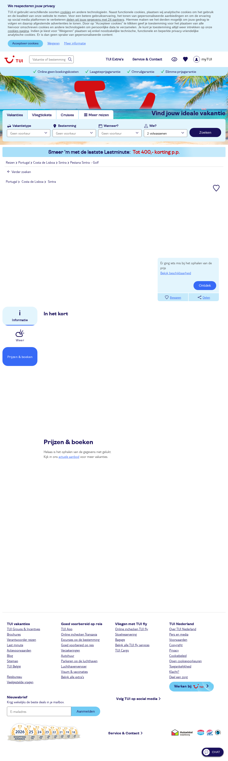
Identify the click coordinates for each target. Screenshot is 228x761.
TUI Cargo (122, 650)
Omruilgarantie (143, 72)
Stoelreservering (126, 634)
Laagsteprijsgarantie (105, 72)
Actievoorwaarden (19, 650)
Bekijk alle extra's (72, 677)
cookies (65, 12)
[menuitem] (208, 59)
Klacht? (174, 672)
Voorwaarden (178, 640)
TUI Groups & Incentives (23, 629)
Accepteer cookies (25, 43)
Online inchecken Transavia (79, 634)
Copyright (176, 645)
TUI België (14, 666)
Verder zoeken (21, 172)
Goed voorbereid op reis (77, 645)
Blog (10, 656)
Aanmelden (86, 711)
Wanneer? (111, 125)
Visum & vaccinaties (74, 672)
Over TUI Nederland (182, 629)
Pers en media (178, 634)
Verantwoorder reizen (21, 640)
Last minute (15, 645)
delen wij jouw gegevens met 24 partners (95, 19)
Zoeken (205, 132)
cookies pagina (18, 31)
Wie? (153, 125)
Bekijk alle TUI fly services (132, 645)
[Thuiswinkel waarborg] (183, 732)
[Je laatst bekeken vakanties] (174, 59)
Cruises (67, 115)
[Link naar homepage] (13, 59)
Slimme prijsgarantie (180, 72)
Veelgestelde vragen (20, 682)
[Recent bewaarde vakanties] (185, 59)
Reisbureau (14, 677)
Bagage (120, 640)
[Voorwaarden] (209, 732)
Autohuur (67, 656)
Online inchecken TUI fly (131, 629)
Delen (206, 297)
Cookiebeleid (178, 656)
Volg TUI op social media (136, 699)
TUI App (66, 629)
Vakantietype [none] (21, 125)
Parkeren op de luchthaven (79, 661)
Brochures (14, 634)
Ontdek (205, 285)
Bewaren (175, 297)
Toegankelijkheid (180, 666)
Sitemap (12, 661)
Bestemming (67, 125)
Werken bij (182, 686)
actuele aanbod (69, 457)
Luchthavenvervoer (74, 666)
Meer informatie (75, 43)
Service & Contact (123, 733)
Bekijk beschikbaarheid (175, 273)
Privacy (174, 650)
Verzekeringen (70, 650)
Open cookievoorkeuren (185, 661)
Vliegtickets (42, 115)
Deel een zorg (178, 677)
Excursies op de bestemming (80, 640)
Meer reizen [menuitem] (99, 115)
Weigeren (53, 43)
